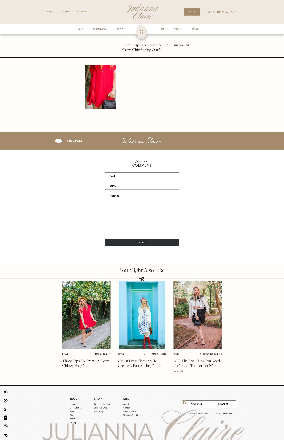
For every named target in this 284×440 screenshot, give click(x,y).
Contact (65, 11)
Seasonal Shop (101, 407)
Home (72, 404)
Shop (98, 399)
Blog (74, 399)
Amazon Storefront (102, 404)
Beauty (73, 422)
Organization (76, 407)
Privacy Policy (129, 411)
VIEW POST (86, 314)
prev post (74, 141)
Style (72, 411)
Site (126, 399)
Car (71, 415)
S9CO (224, 413)
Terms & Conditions (132, 415)
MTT (230, 413)
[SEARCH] (236, 11)
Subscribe (82, 11)
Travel (72, 418)
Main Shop (99, 411)
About (50, 11)
